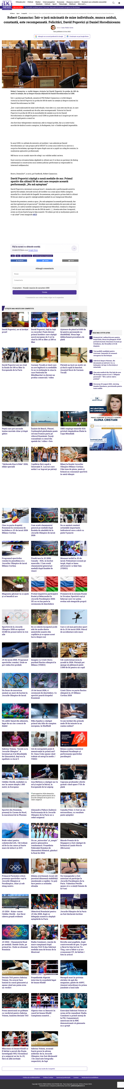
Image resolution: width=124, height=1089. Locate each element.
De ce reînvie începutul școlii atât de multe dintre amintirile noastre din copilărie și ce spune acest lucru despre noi (44, 632)
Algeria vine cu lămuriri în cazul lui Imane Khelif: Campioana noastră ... (43, 1013)
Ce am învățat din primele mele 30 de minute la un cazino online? (72, 723)
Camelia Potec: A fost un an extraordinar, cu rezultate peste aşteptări (72, 812)
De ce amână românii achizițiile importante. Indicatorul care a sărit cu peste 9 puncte (72, 529)
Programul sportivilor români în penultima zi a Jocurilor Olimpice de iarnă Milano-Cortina (14, 562)
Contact (76, 1077)
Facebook (20, 260)
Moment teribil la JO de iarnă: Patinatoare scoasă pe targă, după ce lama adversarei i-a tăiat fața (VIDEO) (73, 563)
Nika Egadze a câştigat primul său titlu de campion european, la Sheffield (43, 723)
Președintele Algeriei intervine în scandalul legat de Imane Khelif (43, 980)
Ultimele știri (20, 2)
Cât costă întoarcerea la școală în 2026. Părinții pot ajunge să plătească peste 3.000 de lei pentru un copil (72, 664)
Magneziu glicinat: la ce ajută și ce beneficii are (15, 595)
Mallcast (72, 4)
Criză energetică (49, 2)
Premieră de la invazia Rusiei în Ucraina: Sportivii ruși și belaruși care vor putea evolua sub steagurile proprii (73, 597)
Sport (55, 4)
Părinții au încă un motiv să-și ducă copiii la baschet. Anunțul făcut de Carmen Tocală (73, 369)
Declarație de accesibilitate (90, 1077)
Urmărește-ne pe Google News (79, 36)
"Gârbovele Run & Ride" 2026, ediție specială (15, 465)
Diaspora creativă (72, 2)
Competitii (24, 13)
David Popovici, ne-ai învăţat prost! (15, 330)
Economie (60, 2)
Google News (33, 250)
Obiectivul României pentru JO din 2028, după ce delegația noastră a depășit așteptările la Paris (43, 915)
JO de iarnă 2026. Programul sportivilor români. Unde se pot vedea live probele (15, 662)
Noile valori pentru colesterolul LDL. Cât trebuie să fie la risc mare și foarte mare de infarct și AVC (14, 844)
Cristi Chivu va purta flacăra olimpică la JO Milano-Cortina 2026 (73, 693)
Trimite (44, 292)
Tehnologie (63, 4)
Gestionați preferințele (63, 1077)
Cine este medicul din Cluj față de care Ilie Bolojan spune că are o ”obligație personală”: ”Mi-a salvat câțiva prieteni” (107, 375)
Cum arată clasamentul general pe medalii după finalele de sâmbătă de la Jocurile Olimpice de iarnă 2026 (43, 530)
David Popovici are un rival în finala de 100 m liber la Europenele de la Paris (14, 367)
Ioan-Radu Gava (67, 28)
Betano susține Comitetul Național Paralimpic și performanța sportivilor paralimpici (71, 753)
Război (37, 2)
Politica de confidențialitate (31, 1077)
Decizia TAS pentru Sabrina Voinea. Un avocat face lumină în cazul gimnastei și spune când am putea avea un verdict (15, 982)
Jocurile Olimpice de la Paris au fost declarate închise (73, 912)
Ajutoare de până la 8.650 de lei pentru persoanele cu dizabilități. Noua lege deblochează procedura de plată (73, 334)
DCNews (7, 5)
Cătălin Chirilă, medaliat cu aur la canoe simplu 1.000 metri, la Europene (14, 784)
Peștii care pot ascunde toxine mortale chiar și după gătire (15, 431)
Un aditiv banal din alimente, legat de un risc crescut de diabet (15, 723)
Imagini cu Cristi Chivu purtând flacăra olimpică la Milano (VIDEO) (43, 662)
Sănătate (39, 4)
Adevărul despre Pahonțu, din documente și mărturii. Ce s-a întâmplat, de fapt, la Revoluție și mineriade (105, 364)
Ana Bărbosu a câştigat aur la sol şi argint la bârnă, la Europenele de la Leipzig (44, 784)
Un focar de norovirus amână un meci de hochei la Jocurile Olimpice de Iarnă (15, 693)
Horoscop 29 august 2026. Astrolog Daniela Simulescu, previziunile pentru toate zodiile (107, 386)
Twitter (46, 260)
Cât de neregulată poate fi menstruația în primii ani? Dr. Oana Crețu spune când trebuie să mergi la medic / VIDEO (43, 754)
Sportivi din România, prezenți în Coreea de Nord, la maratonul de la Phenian (14, 812)
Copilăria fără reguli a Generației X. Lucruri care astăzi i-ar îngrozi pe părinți (44, 466)
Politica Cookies (48, 1077)
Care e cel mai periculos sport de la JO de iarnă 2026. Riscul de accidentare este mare (73, 629)
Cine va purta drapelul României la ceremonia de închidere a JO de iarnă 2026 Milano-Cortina (15, 529)
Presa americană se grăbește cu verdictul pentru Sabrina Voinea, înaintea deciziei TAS (15, 1013)
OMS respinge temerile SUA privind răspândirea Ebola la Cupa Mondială (73, 431)
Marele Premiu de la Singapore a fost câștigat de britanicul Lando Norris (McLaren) (73, 844)
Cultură (47, 4)
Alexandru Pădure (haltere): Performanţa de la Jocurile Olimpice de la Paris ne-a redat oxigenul (43, 814)
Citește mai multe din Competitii (44, 1069)
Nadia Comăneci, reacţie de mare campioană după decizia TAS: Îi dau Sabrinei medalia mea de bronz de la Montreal (43, 947)
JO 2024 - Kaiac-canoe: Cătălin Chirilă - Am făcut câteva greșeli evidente (13, 914)
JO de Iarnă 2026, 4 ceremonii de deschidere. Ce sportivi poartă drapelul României (44, 694)
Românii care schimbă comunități (94, 2)
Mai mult (82, 4)
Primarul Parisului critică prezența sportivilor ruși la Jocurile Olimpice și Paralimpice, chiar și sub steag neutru (14, 881)
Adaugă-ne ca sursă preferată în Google (50, 36)
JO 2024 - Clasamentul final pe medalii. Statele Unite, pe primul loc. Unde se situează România (15, 946)
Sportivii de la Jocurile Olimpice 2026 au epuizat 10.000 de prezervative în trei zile (15, 631)
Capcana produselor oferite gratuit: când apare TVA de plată (72, 784)
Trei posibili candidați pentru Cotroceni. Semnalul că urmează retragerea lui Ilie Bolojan (52, 7)
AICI (34, 214)
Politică (30, 2)
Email (72, 260)
